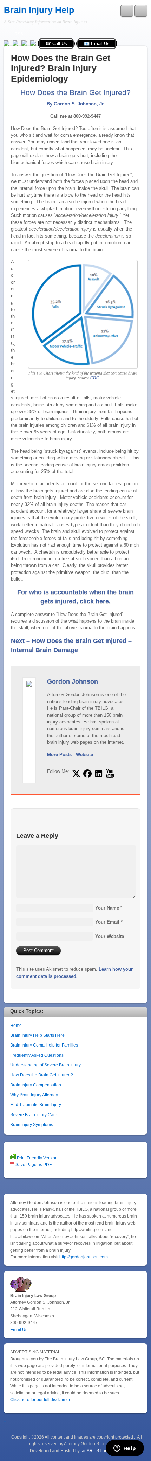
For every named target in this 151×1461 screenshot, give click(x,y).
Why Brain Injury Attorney (34, 1094)
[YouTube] (24, 42)
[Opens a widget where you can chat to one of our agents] (124, 1448)
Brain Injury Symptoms (31, 1124)
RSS (18, 34)
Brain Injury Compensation (35, 1085)
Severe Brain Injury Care (33, 1114)
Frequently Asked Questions (37, 1055)
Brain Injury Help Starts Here (37, 1035)
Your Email (107, 922)
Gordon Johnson (72, 681)
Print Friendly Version (37, 1157)
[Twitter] (6, 42)
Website (84, 754)
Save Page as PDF (33, 1164)
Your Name (107, 908)
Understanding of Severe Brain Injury (45, 1065)
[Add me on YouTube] (110, 773)
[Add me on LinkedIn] (98, 773)
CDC (94, 378)
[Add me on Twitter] (76, 773)
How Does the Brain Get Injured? (41, 1074)
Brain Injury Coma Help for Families (44, 1045)
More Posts (59, 754)
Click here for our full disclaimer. (40, 1399)
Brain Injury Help (39, 10)
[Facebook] (15, 42)
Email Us (18, 1329)
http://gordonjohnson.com (83, 1257)
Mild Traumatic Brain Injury (35, 1104)
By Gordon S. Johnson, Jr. (76, 104)
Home (16, 1025)
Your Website (109, 936)
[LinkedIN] (33, 42)
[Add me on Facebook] (87, 773)
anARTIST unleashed (102, 1450)
